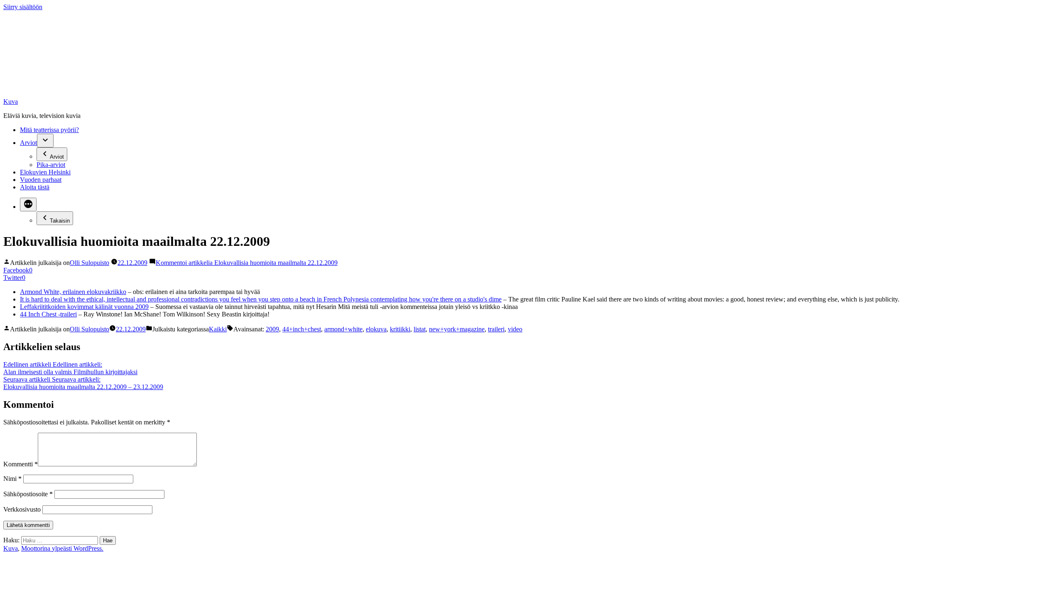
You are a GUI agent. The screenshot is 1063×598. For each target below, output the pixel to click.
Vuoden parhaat (40, 179)
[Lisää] (28, 204)
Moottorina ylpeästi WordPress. (62, 548)
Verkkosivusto (22, 509)
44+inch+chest (301, 329)
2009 (272, 329)
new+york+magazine (457, 329)
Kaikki (218, 329)
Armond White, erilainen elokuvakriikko (73, 291)
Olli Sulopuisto (89, 262)
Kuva (10, 101)
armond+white (343, 329)
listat (420, 329)
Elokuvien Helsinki (45, 172)
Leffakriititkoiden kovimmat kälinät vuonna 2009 (84, 306)
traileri (496, 329)
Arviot (28, 142)
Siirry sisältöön (22, 6)
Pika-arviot (51, 164)
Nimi (12, 478)
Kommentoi (247, 262)
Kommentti (20, 464)
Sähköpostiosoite (28, 494)
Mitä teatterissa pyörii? (49, 129)
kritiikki (400, 329)
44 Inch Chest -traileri (48, 314)
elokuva (376, 329)
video (515, 329)
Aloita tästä (34, 187)
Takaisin (60, 221)
